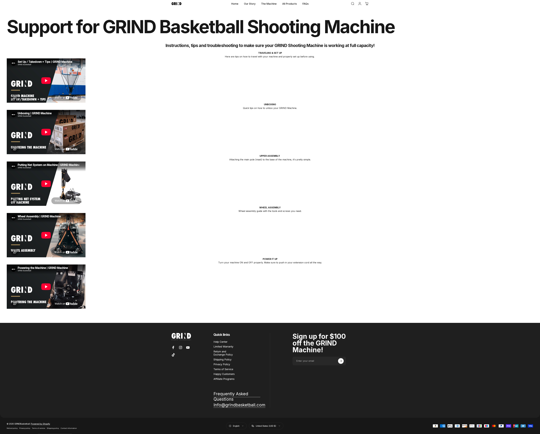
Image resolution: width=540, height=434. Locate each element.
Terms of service (38, 428)
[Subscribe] (341, 361)
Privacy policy (24, 428)
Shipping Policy (222, 359)
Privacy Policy (221, 364)
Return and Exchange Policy (223, 353)
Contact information (69, 428)
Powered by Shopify (40, 424)
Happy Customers (224, 374)
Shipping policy (53, 428)
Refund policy (12, 428)
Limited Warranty (223, 346)
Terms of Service (223, 369)
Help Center (220, 341)
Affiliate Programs (223, 378)
